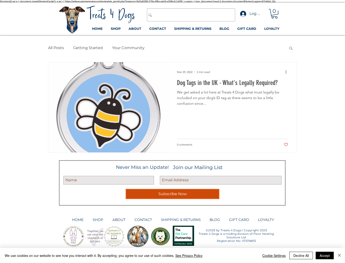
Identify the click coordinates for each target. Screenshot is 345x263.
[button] (274, 14)
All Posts (56, 48)
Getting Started (88, 48)
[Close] (339, 255)
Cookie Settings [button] (274, 255)
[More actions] (287, 72)
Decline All (301, 255)
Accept (325, 255)
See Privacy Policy (189, 255)
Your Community (128, 48)
